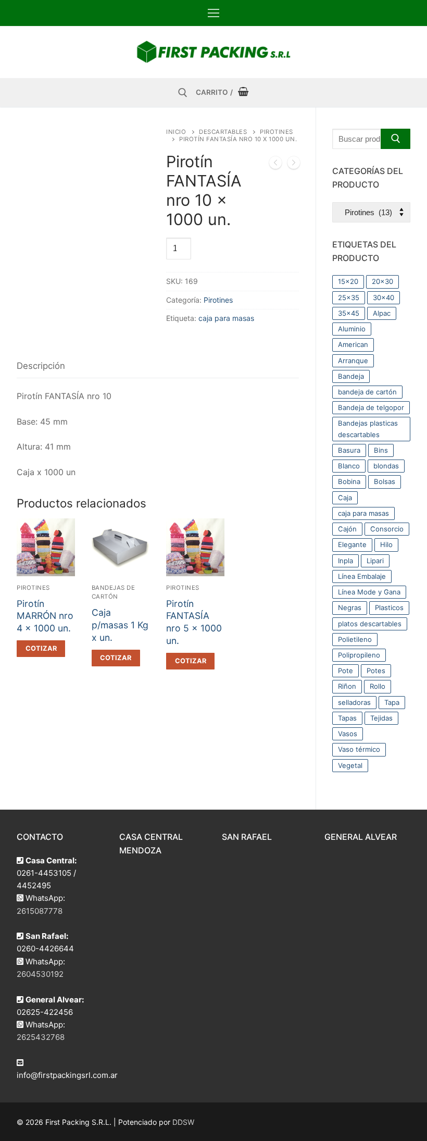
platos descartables (369, 623)
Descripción (41, 366)
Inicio (176, 131)
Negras (349, 607)
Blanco (349, 466)
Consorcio (387, 529)
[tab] (41, 366)
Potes (376, 670)
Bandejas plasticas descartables (368, 428)
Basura (349, 450)
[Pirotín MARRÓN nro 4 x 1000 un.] (293, 164)
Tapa (391, 702)
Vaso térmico (359, 749)
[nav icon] (213, 13)
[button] (41, 648)
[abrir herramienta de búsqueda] (182, 92)
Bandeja (351, 376)
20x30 (382, 281)
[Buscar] (395, 139)
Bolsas (384, 481)
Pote (345, 670)
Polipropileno (359, 655)
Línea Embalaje (362, 576)
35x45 (348, 313)
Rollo (377, 686)
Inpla (345, 560)
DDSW (183, 1122)
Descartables (223, 131)
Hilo (386, 544)
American (353, 344)
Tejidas (381, 718)
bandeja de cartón (367, 392)
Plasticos (389, 607)
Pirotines (218, 299)
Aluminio (352, 329)
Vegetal (350, 765)
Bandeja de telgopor (371, 407)
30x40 (383, 297)
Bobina (349, 481)
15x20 (348, 281)
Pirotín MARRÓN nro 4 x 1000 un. (45, 616)
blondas (386, 466)
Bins (381, 450)
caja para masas (226, 318)
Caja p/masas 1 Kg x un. (120, 625)
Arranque (353, 360)
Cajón (347, 529)
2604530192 (40, 974)
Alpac (382, 313)
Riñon (347, 686)
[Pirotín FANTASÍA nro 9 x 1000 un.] (275, 164)
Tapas (347, 718)
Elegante (352, 544)
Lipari (375, 560)
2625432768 (41, 1037)
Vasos (347, 733)
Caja (345, 497)
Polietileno (355, 639)
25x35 (348, 297)
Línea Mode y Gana (369, 592)
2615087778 (39, 911)
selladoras (354, 702)
